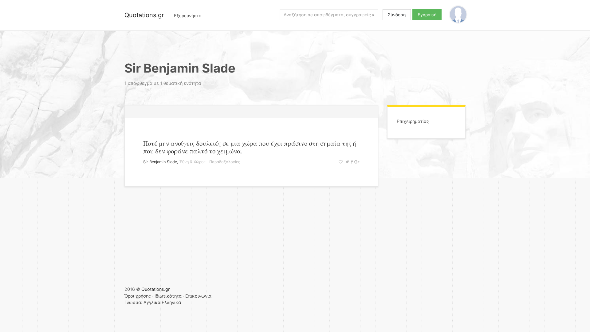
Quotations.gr (144, 15)
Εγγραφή (427, 14)
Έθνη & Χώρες (192, 162)
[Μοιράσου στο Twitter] (346, 162)
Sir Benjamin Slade (160, 162)
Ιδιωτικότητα (168, 295)
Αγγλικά (152, 302)
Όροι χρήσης (137, 295)
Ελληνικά (171, 302)
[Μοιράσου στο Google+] (356, 162)
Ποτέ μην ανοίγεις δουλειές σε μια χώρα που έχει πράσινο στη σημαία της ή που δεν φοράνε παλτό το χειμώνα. (249, 147)
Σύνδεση (397, 14)
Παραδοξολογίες (224, 162)
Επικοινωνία (198, 295)
